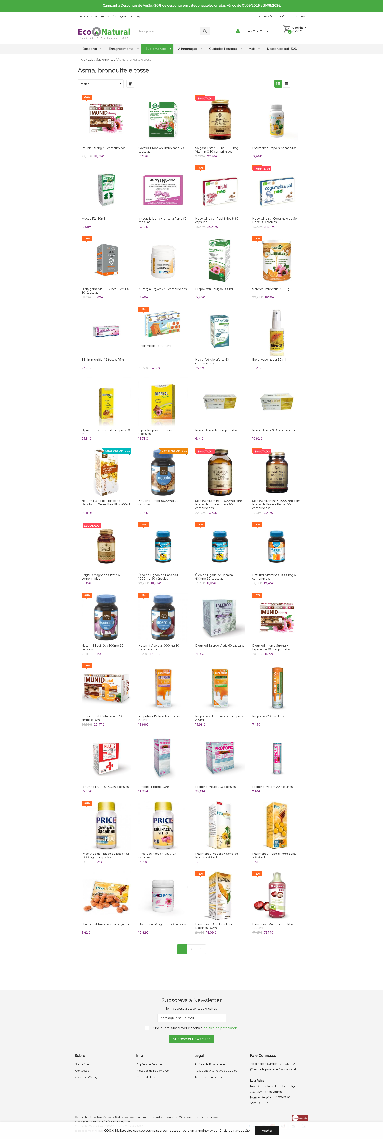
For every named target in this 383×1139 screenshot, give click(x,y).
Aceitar (267, 1130)
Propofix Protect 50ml (154, 787)
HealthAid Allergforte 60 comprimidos (212, 361)
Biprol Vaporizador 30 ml (269, 359)
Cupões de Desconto (151, 1064)
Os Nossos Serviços (87, 1077)
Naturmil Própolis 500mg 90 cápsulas (158, 502)
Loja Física (282, 16)
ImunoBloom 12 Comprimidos (216, 430)
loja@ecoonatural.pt (263, 1064)
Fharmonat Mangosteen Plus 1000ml (272, 926)
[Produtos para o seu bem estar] (104, 33)
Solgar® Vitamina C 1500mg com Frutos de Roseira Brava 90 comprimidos (218, 504)
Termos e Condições (208, 1077)
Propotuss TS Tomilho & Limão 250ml (159, 718)
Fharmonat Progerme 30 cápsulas (162, 924)
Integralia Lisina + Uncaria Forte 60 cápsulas (162, 220)
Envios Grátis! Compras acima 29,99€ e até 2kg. (110, 16)
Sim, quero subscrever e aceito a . (195, 1028)
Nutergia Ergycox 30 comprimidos (162, 289)
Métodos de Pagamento (153, 1070)
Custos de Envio (147, 1077)
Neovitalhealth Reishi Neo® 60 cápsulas (216, 220)
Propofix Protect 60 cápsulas (215, 787)
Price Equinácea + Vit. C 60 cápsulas (157, 855)
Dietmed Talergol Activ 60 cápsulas (219, 645)
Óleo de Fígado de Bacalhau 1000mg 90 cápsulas (158, 576)
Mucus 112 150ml (93, 218)
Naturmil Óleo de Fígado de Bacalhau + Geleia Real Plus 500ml (106, 502)
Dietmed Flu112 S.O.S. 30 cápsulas (105, 787)
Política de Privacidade (210, 1064)
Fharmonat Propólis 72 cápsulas (274, 148)
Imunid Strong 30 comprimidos (103, 148)
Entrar (246, 31)
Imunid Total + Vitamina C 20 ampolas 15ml (102, 718)
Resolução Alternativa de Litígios (216, 1070)
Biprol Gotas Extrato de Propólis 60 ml (106, 432)
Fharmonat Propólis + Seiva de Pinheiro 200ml (216, 855)
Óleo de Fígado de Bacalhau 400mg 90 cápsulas (215, 576)
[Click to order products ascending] (130, 84)
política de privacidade (220, 1028)
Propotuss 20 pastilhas (268, 716)
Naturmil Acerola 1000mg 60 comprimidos (158, 647)
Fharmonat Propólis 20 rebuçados (105, 924)
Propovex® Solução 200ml (214, 289)
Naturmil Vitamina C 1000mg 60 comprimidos (275, 576)
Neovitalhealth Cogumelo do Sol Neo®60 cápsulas (274, 220)
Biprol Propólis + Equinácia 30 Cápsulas (159, 432)
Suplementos (105, 59)
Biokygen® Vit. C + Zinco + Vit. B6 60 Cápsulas (105, 290)
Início (81, 59)
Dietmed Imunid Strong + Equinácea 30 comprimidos (271, 647)
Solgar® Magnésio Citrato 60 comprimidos (102, 576)
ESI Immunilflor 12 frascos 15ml (103, 359)
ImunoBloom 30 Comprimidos (273, 430)
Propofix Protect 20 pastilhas (272, 787)
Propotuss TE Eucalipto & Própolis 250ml (219, 718)
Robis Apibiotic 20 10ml (154, 346)
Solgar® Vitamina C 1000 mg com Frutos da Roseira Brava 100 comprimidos (276, 504)
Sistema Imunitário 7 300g (271, 289)
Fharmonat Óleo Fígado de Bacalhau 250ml (214, 926)
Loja (91, 59)
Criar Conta (260, 31)
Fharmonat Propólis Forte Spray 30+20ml (274, 855)
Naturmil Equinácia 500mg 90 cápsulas (103, 647)
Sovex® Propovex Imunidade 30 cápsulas (161, 149)
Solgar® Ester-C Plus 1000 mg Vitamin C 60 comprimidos (216, 149)
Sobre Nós (265, 16)
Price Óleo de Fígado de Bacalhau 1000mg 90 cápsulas (105, 855)
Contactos (298, 16)
